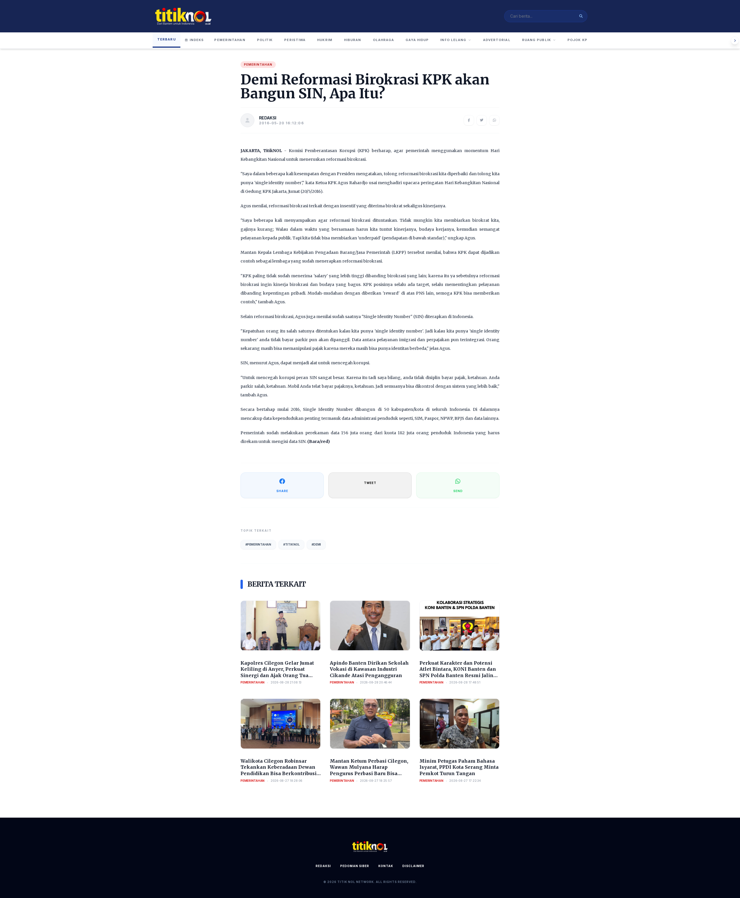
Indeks (197, 40)
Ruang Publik (536, 40)
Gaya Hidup (417, 40)
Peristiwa (295, 40)
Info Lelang (453, 40)
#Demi (316, 544)
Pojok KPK (578, 40)
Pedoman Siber (354, 866)
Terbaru (166, 39)
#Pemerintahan (258, 544)
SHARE (282, 491)
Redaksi (323, 866)
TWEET (370, 483)
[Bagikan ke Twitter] (481, 120)
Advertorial (496, 40)
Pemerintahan (229, 40)
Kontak (385, 866)
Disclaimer (413, 866)
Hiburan (352, 40)
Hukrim (324, 40)
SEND (458, 491)
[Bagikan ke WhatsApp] (494, 120)
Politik (265, 40)
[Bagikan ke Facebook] (469, 120)
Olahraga (383, 40)
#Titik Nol (291, 544)
